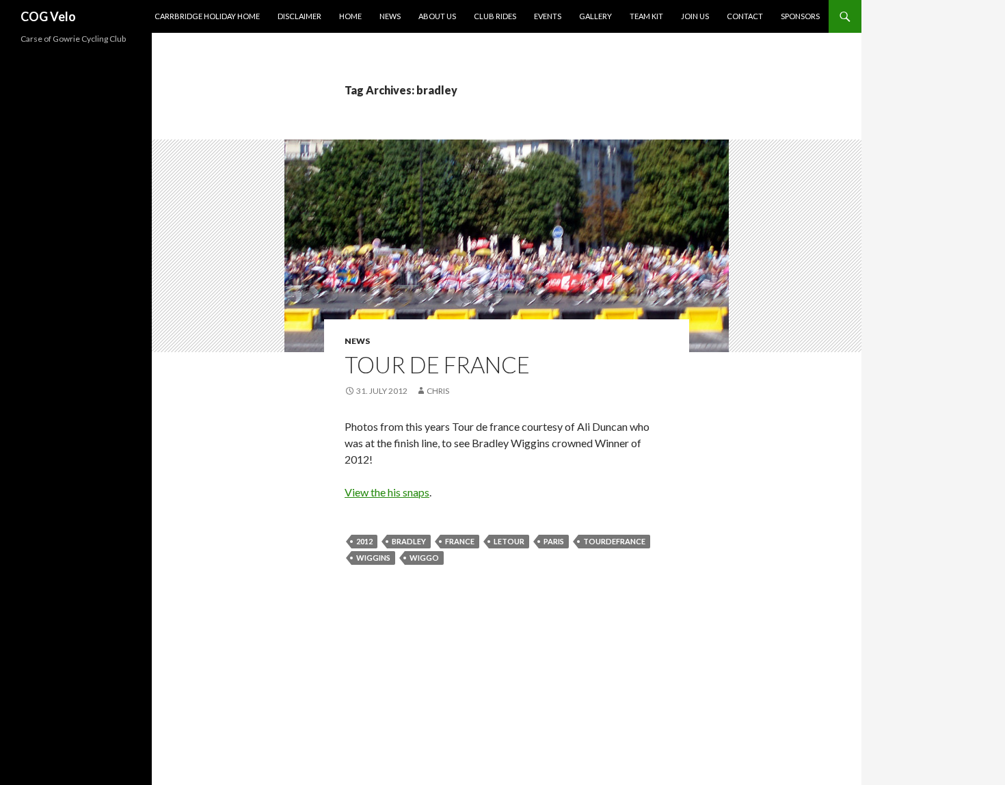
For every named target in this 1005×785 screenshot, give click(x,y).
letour (509, 541)
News (390, 16)
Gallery (595, 16)
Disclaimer (299, 16)
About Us (437, 16)
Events (547, 16)
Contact (745, 16)
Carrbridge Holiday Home (207, 16)
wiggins (373, 557)
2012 (364, 541)
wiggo (424, 557)
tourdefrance (614, 541)
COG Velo (48, 16)
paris (554, 541)
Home (350, 16)
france (459, 541)
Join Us (695, 16)
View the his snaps (387, 491)
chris (438, 391)
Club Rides (495, 16)
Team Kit (646, 16)
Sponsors (800, 16)
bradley (409, 541)
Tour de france (437, 364)
